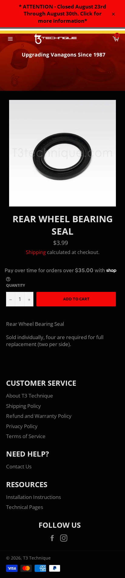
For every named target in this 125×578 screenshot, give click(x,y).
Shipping (36, 252)
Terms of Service (26, 436)
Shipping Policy (23, 405)
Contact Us (19, 466)
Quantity (15, 285)
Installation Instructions (33, 497)
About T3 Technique (29, 395)
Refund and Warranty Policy (39, 415)
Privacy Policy (22, 426)
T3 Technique (37, 558)
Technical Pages (24, 507)
